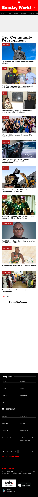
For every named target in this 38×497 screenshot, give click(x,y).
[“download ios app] (24, 487)
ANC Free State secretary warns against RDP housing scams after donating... (17, 86)
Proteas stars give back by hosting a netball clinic (19, 266)
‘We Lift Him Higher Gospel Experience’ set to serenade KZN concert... (18, 241)
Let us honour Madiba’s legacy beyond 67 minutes (18, 62)
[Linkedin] (11, 451)
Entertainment (7, 223)
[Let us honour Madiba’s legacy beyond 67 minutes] (19, 51)
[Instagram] (7, 451)
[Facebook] (3, 451)
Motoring (6, 142)
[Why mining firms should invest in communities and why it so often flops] (19, 177)
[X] (20, 451)
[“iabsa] (9, 487)
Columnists (6, 272)
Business (5, 168)
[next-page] (5, 296)
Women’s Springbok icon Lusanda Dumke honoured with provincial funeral (18, 217)
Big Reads (6, 44)
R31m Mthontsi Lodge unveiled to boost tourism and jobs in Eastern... (17, 111)
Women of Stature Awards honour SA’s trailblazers (17, 135)
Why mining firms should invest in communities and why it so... (15, 190)
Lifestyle (5, 117)
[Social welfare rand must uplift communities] (19, 279)
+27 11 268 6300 (12, 456)
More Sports (7, 248)
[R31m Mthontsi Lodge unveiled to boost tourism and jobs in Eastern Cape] (19, 100)
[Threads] (32, 451)
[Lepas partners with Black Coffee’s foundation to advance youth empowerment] (19, 149)
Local (4, 68)
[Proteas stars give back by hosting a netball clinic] (19, 255)
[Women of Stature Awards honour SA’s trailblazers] (19, 124)
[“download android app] (9, 493)
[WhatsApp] (24, 451)
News (4, 93)
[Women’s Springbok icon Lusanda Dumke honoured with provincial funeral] (19, 205)
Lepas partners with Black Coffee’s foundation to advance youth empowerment (15, 161)
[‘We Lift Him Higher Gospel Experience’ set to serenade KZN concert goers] (19, 230)
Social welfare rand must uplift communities (14, 290)
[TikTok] (16, 451)
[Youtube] (28, 451)
